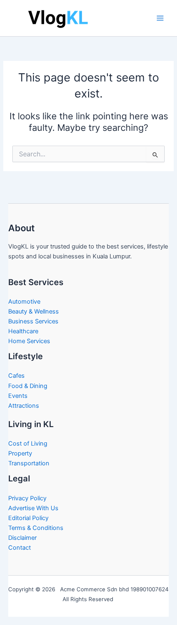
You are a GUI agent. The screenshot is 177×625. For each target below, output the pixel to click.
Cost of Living (27, 443)
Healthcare (23, 331)
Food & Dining (27, 386)
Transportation (28, 463)
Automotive (24, 301)
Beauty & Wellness (33, 311)
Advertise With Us (33, 508)
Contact (19, 547)
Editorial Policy (28, 518)
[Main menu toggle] (160, 18)
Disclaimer (22, 537)
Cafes (16, 375)
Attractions (23, 405)
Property (20, 453)
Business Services (33, 321)
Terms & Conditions (35, 528)
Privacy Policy (27, 498)
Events (18, 396)
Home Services (29, 341)
